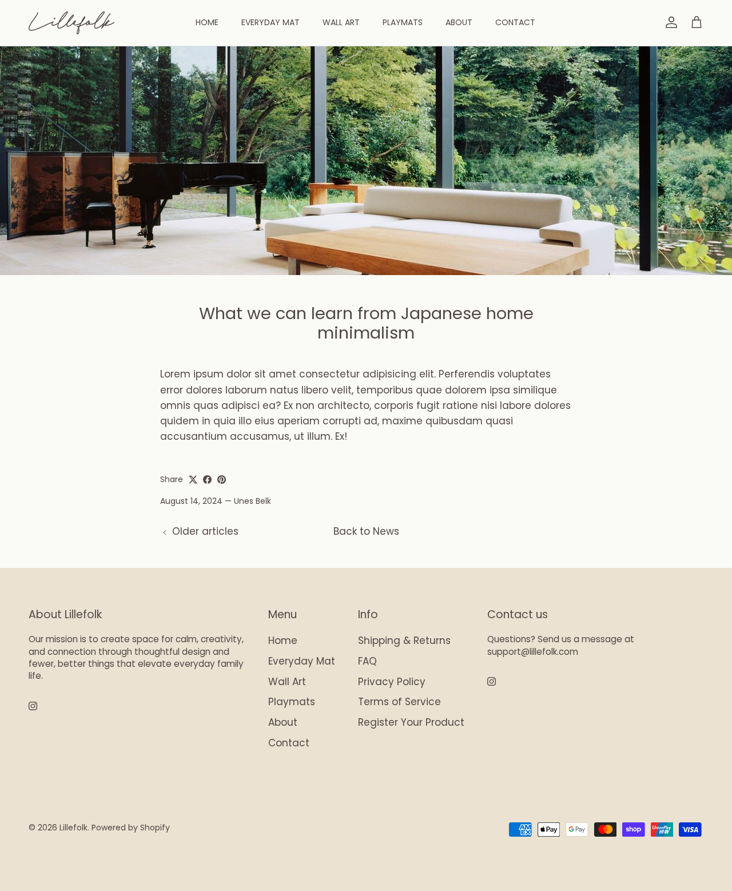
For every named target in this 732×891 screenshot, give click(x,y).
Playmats (403, 22)
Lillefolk (73, 827)
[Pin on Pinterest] (221, 479)
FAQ (367, 661)
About (458, 22)
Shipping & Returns (404, 640)
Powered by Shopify (131, 827)
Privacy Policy (391, 682)
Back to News (366, 531)
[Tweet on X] (193, 479)
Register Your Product (411, 722)
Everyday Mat (270, 22)
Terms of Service (399, 702)
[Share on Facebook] (207, 479)
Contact (515, 22)
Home (207, 22)
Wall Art (341, 22)
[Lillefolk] (71, 22)
